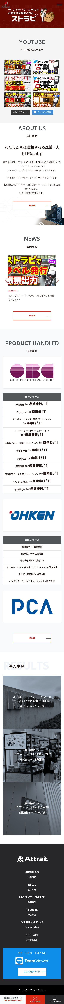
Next (57, 280)
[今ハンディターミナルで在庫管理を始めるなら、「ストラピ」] (32, 14)
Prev (6, 280)
